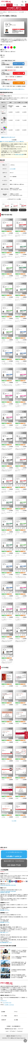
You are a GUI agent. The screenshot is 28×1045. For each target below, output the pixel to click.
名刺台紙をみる (12, 141)
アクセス (15, 1011)
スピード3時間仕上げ (17, 82)
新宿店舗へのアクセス (4, 910)
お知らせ (16, 1015)
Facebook (19, 1031)
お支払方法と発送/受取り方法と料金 (8, 885)
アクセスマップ (3, 1000)
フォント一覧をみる (19, 141)
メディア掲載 (4, 1015)
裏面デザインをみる (4, 141)
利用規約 (9, 1026)
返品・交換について (4, 932)
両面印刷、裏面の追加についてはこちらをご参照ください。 (12, 89)
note (7, 1031)
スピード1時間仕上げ (17, 73)
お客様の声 (3, 1019)
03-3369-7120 (14, 865)
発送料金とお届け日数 (5, 892)
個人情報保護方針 (16, 1026)
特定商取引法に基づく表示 (10, 1028)
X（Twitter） (12, 1031)
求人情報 (16, 1019)
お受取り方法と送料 (19, 154)
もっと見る (14, 820)
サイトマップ (20, 1028)
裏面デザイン (3, 122)
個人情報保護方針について (6, 942)
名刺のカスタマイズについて (8, 137)
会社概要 (3, 1011)
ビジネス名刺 (12, 168)
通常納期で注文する (17, 63)
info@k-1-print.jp (14, 856)
